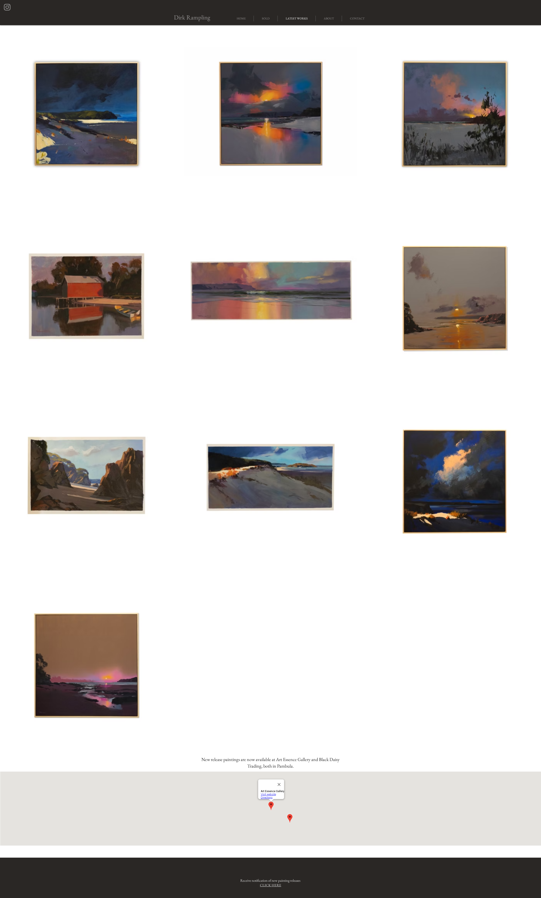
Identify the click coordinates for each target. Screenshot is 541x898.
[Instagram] (7, 7)
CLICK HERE (270, 885)
